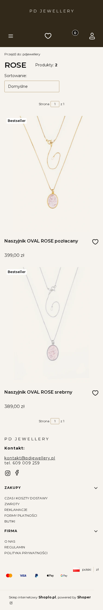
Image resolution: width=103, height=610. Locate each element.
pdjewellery (22, 54)
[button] (10, 36)
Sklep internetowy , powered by (50, 597)
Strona (44, 104)
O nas (9, 541)
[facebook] (17, 472)
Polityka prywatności (26, 553)
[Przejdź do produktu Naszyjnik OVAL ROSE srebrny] (51, 325)
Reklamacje (15, 510)
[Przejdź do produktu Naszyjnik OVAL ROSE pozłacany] (51, 174)
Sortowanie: (15, 75)
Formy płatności (20, 515)
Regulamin (14, 547)
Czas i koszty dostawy (26, 498)
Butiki (9, 521)
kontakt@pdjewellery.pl (29, 458)
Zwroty (12, 504)
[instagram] (7, 473)
